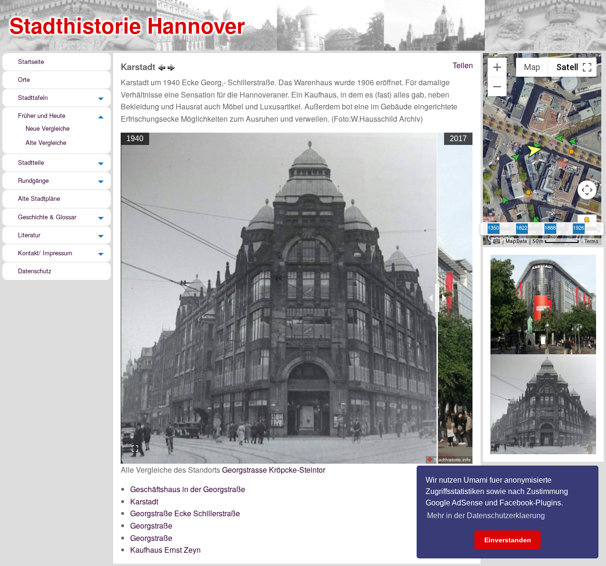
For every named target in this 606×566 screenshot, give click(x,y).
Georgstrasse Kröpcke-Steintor (273, 469)
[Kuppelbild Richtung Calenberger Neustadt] (171, 66)
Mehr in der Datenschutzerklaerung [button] (486, 516)
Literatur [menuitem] (29, 234)
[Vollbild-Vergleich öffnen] (134, 448)
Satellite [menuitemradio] (572, 67)
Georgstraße (151, 525)
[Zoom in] (497, 67)
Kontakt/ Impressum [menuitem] (45, 252)
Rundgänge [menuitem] (33, 180)
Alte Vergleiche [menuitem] (46, 142)
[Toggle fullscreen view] (587, 67)
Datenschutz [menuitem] (34, 270)
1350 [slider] (493, 227)
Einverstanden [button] (507, 540)
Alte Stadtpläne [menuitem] (39, 198)
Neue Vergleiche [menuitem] (48, 128)
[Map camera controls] (587, 189)
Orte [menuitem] (24, 79)
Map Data (516, 241)
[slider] (437, 298)
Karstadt (144, 501)
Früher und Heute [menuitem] (41, 115)
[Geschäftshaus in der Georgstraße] (161, 66)
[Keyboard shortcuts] (496, 241)
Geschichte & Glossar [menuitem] (47, 216)
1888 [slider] (550, 227)
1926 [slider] (578, 227)
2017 (458, 139)
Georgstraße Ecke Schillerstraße (185, 513)
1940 (134, 139)
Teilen (463, 65)
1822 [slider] (521, 227)
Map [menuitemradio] (532, 67)
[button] (535, 219)
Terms (591, 241)
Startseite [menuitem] (31, 61)
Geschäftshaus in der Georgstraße (187, 489)
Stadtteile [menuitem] (31, 162)
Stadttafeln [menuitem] (33, 97)
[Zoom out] (497, 86)
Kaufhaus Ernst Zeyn (165, 549)
